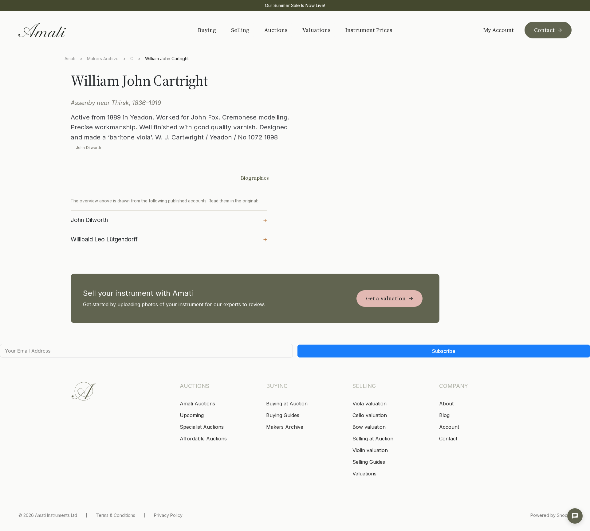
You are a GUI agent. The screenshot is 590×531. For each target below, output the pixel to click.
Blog (444, 415)
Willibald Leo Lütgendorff (169, 239)
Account (449, 427)
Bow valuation (369, 427)
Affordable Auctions (203, 438)
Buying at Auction (287, 403)
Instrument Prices (368, 30)
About (446, 403)
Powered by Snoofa (551, 515)
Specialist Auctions (202, 427)
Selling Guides (368, 462)
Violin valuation (370, 450)
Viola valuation (369, 403)
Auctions (275, 30)
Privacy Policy (168, 515)
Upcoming (192, 415)
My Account (498, 30)
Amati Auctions (197, 403)
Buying (207, 30)
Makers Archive (103, 58)
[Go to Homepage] (62, 30)
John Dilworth (169, 220)
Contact (544, 30)
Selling (240, 30)
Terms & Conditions (115, 515)
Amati (70, 58)
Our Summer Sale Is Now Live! (295, 5)
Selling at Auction (372, 438)
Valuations (316, 30)
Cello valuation (369, 415)
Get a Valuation (386, 298)
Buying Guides (282, 415)
